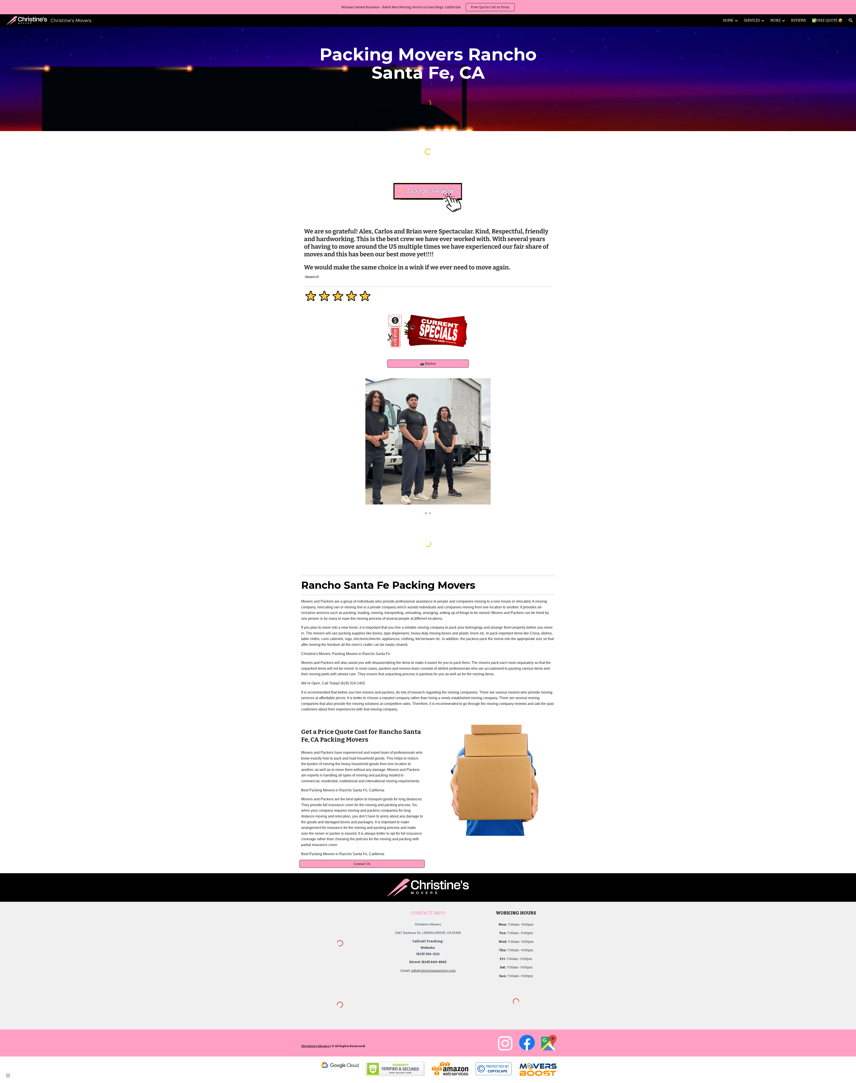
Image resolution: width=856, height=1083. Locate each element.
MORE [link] (775, 20)
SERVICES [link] (752, 20)
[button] (850, 20)
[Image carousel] (428, 446)
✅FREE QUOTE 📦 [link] (827, 20)
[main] (428, 63)
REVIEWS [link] (798, 20)
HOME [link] (728, 20)
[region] (428, 7)
